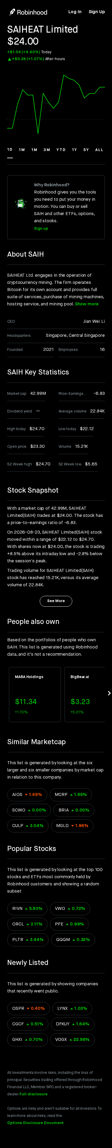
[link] (74, 12)
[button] (10, 152)
